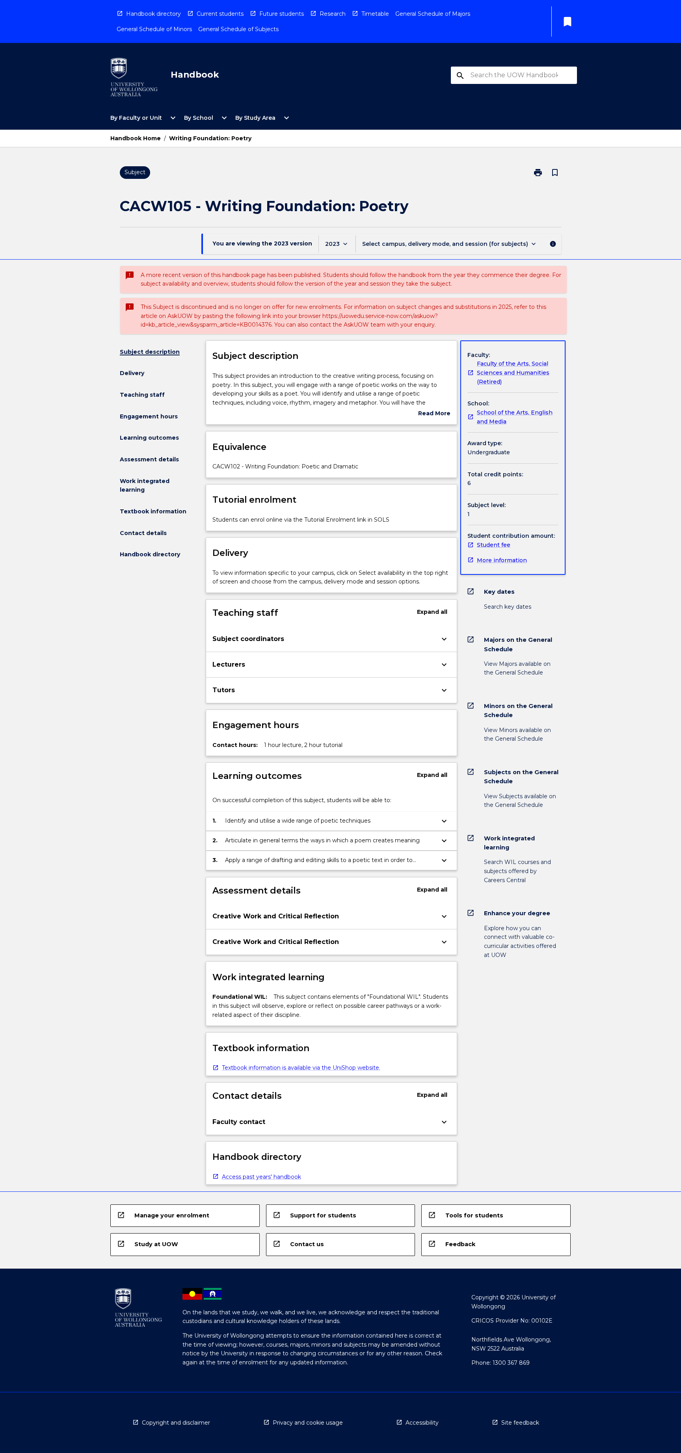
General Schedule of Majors (432, 13)
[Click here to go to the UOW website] (134, 79)
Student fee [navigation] (493, 544)
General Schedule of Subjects (238, 29)
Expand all (432, 611)
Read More (434, 414)
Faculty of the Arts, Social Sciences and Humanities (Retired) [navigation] (513, 372)
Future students (281, 13)
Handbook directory (153, 13)
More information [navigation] (502, 560)
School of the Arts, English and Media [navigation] (515, 417)
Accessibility (422, 1422)
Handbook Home (135, 138)
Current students (220, 13)
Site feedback (520, 1422)
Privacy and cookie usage (308, 1422)
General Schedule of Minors (154, 29)
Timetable (375, 13)
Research (333, 13)
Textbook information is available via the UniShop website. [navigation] (301, 1067)
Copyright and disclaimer (176, 1422)
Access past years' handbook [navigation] (261, 1176)
